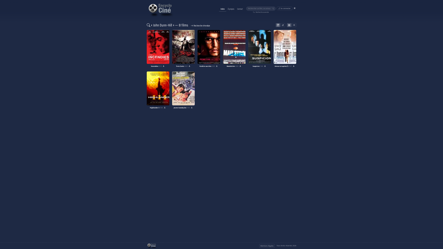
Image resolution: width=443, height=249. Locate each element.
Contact (240, 9)
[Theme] (294, 8)
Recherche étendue (201, 25)
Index (223, 9)
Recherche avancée (262, 12)
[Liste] (294, 25)
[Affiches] (289, 25)
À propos (231, 9)
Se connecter (285, 8)
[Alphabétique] (283, 25)
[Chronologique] (278, 25)
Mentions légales (267, 246)
